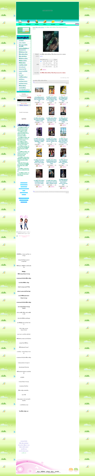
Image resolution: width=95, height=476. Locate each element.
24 (55, 191)
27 (58, 191)
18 (49, 191)
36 (68, 191)
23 (54, 191)
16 (47, 191)
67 (65, 82)
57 (54, 82)
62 (59, 82)
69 (67, 82)
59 (56, 82)
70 (68, 82)
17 (48, 191)
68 (66, 82)
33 (65, 191)
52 (49, 82)
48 (45, 82)
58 (55, 82)
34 (66, 191)
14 (45, 191)
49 (46, 82)
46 (43, 82)
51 (48, 82)
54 (51, 82)
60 (57, 82)
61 (58, 82)
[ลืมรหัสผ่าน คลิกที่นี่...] (27, 31)
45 (42, 82)
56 (53, 82)
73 (68, 83)
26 (57, 191)
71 (66, 83)
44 (41, 82)
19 (50, 191)
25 (56, 191)
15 (46, 191)
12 (43, 191)
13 (44, 191)
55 (52, 82)
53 (50, 82)
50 (47, 82)
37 (33, 82)
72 (67, 83)
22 (53, 191)
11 (42, 191)
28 (59, 191)
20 (51, 191)
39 (35, 82)
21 (52, 191)
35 (67, 191)
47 (44, 82)
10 (41, 191)
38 (34, 82)
